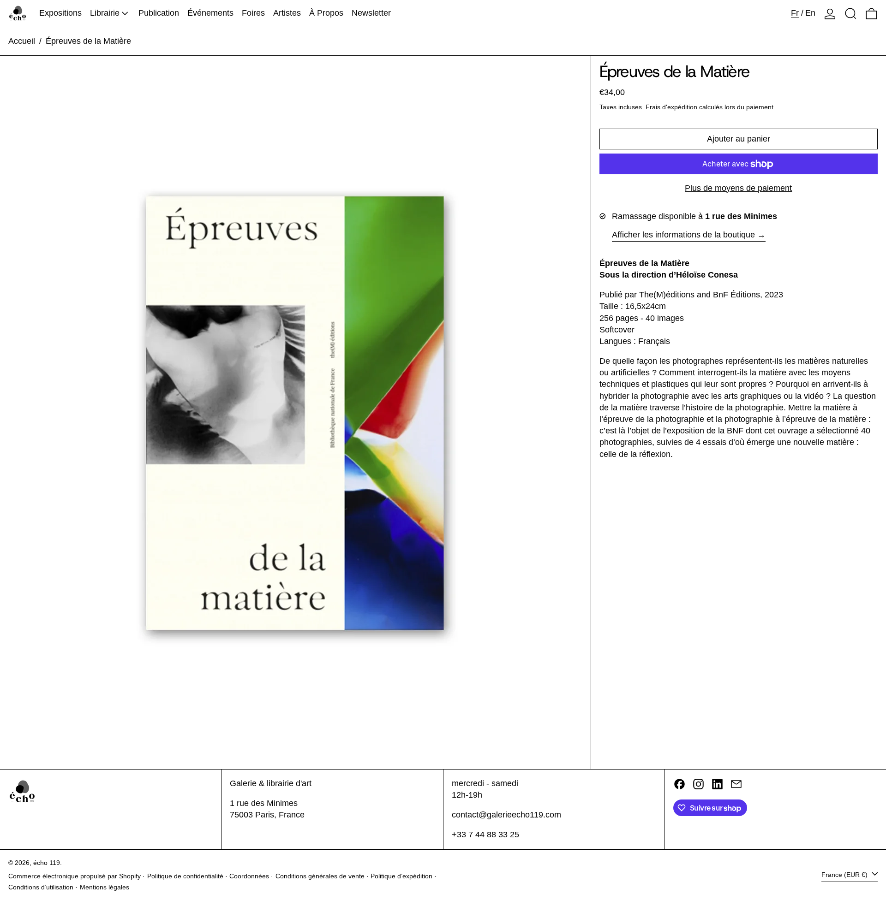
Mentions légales (104, 887)
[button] (850, 13)
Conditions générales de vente (320, 876)
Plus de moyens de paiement (738, 188)
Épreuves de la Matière (88, 41)
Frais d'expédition (671, 107)
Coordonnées (249, 876)
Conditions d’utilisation (40, 887)
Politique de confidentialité (185, 876)
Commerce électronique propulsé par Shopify (74, 876)
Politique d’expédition (401, 876)
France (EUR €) (845, 874)
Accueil (21, 41)
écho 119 (46, 862)
